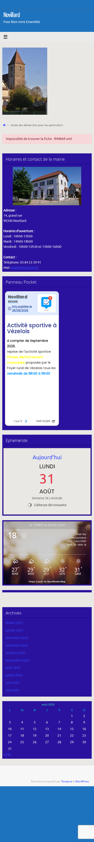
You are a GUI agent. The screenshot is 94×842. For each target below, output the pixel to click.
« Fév (7, 755)
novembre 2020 (17, 645)
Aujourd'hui (47, 457)
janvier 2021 (15, 630)
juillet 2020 (14, 675)
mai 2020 (12, 690)
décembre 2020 (17, 638)
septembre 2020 (17, 660)
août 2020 (13, 668)
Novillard (11, 15)
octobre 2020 (15, 653)
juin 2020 (12, 683)
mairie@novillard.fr (25, 268)
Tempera (66, 781)
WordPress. (82, 781)
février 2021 (14, 623)
